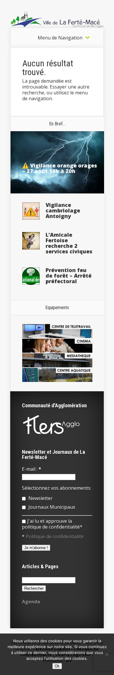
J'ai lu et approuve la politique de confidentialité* (52, 524)
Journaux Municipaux (51, 507)
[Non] (107, 654)
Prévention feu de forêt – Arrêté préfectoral (68, 275)
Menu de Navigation (60, 37)
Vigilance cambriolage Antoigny (63, 210)
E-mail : (31, 469)
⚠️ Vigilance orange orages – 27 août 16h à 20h (59, 168)
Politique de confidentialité (55, 536)
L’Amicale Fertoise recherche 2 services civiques (69, 243)
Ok (57, 666)
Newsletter (40, 498)
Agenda (31, 601)
